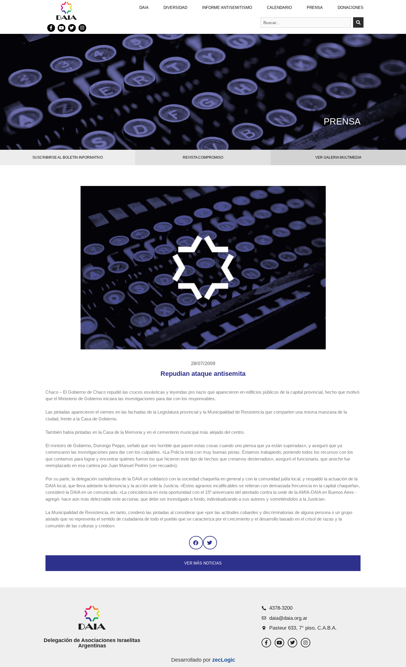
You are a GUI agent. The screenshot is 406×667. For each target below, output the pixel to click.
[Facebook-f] (51, 27)
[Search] (358, 22)
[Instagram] (82, 27)
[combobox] (306, 22)
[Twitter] (71, 27)
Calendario (279, 7)
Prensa (315, 7)
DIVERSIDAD (175, 7)
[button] (196, 542)
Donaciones (350, 7)
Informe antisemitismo (227, 7)
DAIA (144, 7)
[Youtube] (61, 27)
